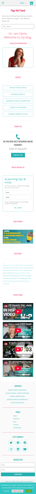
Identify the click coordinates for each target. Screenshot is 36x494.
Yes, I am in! (18, 208)
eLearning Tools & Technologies (19, 270)
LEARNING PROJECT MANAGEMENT (17, 390)
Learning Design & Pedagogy (17, 278)
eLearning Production (12, 268)
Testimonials (17, 428)
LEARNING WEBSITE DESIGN (17, 396)
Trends (6, 283)
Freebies (17, 273)
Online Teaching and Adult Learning (16, 281)
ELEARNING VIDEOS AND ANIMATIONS (17, 399)
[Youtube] (25, 449)
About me (16, 419)
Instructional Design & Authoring (17, 276)
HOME (15, 416)
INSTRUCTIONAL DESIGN (17, 402)
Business (6, 265)
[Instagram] (11, 449)
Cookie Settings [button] (17, 491)
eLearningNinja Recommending (22, 265)
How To (25, 273)
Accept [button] (29, 491)
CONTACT (16, 425)
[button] (3, 3)
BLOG (14, 422)
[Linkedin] (18, 449)
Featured (8, 273)
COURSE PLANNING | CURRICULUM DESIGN (17, 393)
